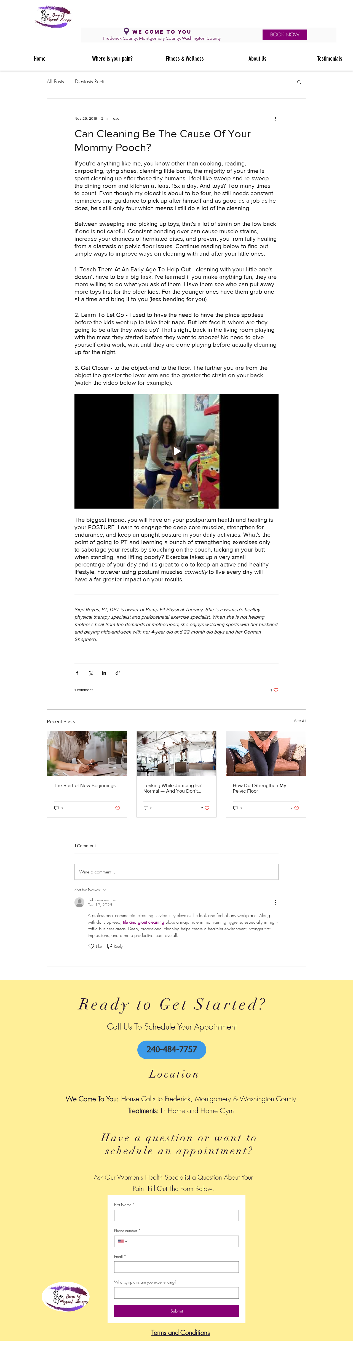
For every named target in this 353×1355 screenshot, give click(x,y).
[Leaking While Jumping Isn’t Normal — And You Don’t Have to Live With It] (176, 753)
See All (300, 720)
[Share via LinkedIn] (104, 672)
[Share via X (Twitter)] (90, 672)
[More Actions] (275, 902)
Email (120, 1256)
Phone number (127, 1230)
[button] (299, 81)
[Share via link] (117, 672)
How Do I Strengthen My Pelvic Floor (259, 788)
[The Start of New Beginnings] (87, 753)
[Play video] (176, 451)
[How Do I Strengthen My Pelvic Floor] (266, 753)
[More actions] (275, 118)
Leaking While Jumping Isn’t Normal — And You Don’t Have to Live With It (173, 788)
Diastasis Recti (89, 81)
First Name (124, 1204)
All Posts (55, 81)
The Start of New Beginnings (85, 785)
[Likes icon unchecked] (91, 946)
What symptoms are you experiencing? (145, 1282)
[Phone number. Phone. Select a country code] (123, 1241)
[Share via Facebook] (77, 672)
